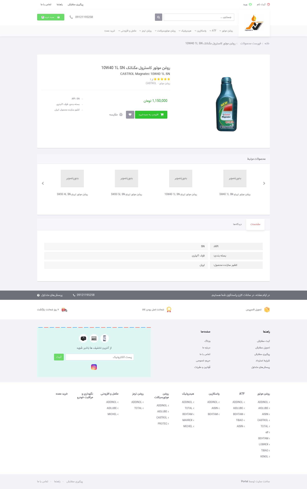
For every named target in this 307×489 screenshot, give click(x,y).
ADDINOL (263, 402)
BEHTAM (263, 438)
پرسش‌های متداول (51, 295)
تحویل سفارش (262, 348)
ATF (214, 31)
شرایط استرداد (263, 361)
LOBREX (264, 444)
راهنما (60, 4)
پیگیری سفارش (75, 4)
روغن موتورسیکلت (166, 31)
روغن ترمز (147, 31)
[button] (50, 17)
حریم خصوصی (203, 361)
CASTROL (151, 83)
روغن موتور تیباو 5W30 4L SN (92, 194)
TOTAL (265, 426)
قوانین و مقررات (202, 367)
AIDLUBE (263, 408)
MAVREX (187, 420)
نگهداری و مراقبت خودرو (85, 395)
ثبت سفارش (263, 341)
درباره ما (206, 348)
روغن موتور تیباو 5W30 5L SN (146, 194)
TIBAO (265, 450)
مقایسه (113, 114)
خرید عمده (109, 31)
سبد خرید (48, 17)
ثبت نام (261, 4)
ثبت (58, 357)
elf (267, 432)
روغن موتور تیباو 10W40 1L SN (201, 194)
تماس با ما (46, 4)
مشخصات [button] (255, 224)
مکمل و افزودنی (128, 31)
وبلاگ (207, 341)
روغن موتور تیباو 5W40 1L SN (254, 194)
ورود (245, 4)
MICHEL (188, 426)
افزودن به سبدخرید (148, 115)
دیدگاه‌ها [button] (237, 224)
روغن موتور (227, 31)
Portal (244, 481)
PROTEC (163, 424)
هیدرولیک (186, 31)
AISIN (265, 414)
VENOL (264, 457)
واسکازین (201, 31)
